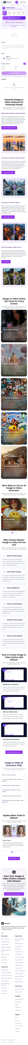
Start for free (23, 2)
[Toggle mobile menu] (2, 2)
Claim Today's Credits (15, 18)
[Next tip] (26, 514)
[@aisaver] (2, 933)
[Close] (25, 7)
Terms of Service (11, 1042)
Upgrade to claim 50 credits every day (14, 22)
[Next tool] (25, 837)
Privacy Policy (3, 1042)
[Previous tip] (1, 514)
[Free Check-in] (16, 2)
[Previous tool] (2, 837)
